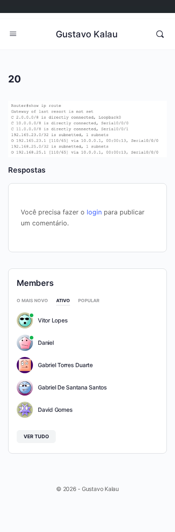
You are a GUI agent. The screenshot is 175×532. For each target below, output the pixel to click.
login (94, 212)
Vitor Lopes (53, 320)
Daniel (46, 343)
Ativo (63, 300)
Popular (88, 300)
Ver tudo (36, 436)
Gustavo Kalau (87, 34)
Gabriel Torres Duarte (65, 365)
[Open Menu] (13, 33)
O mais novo (32, 300)
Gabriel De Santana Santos (72, 387)
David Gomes (55, 410)
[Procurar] (160, 34)
